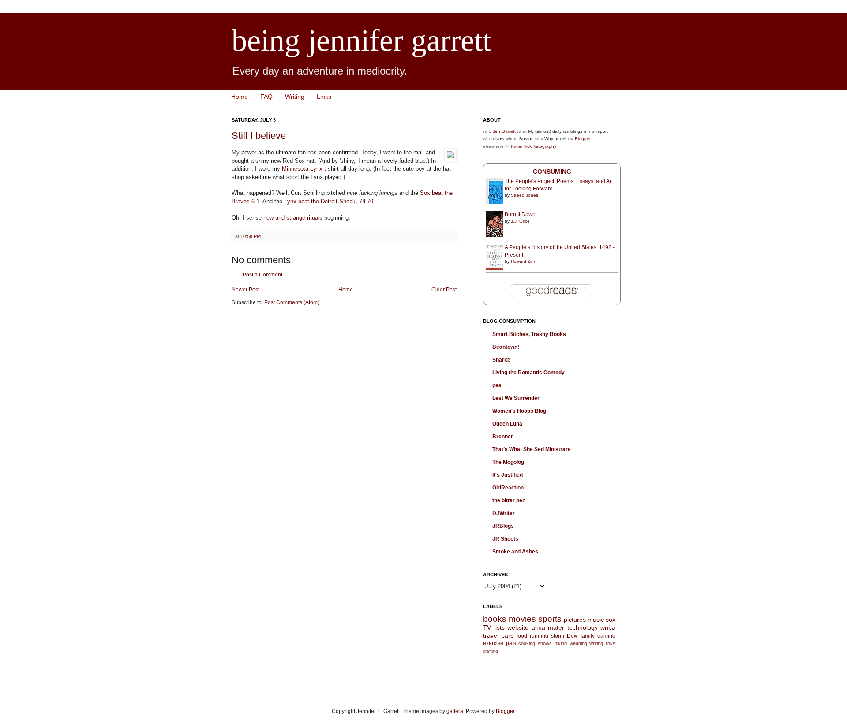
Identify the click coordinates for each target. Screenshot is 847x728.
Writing (294, 96)
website (517, 627)
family (588, 636)
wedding (578, 643)
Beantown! (505, 347)
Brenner (502, 436)
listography (545, 146)
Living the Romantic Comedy (528, 373)
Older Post (444, 290)
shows (545, 643)
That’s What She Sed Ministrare (531, 449)
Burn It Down (520, 214)
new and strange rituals (292, 217)
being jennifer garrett (361, 40)
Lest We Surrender (516, 398)
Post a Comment (262, 275)
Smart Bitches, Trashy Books (529, 334)
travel (490, 635)
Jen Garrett (504, 131)
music (596, 619)
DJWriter (503, 513)
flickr (528, 146)
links (610, 643)
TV (487, 627)
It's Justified (507, 475)
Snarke (501, 360)
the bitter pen (508, 500)
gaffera (454, 711)
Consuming (552, 171)
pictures (575, 619)
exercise (493, 643)
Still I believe (259, 135)
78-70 (366, 201)
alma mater (548, 627)
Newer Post (245, 290)
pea (497, 385)
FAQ (266, 96)
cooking (526, 643)
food (522, 636)
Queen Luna (507, 424)
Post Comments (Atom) (291, 302)
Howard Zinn (523, 261)
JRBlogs (503, 526)
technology (582, 627)
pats (511, 643)
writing (596, 643)
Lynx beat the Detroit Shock (320, 201)
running (539, 636)
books (494, 618)
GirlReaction (508, 488)
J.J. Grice (520, 221)
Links (324, 96)
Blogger (582, 138)
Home (239, 96)
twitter (517, 146)
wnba (607, 627)
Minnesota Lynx (302, 168)
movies (522, 618)
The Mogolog (508, 462)
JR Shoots (505, 539)
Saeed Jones (524, 195)
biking (561, 643)
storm (557, 636)
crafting (490, 651)
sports (550, 618)
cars (507, 635)
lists (499, 627)
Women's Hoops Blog (519, 411)
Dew (572, 636)
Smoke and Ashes (515, 552)
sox (610, 619)
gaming (606, 636)
